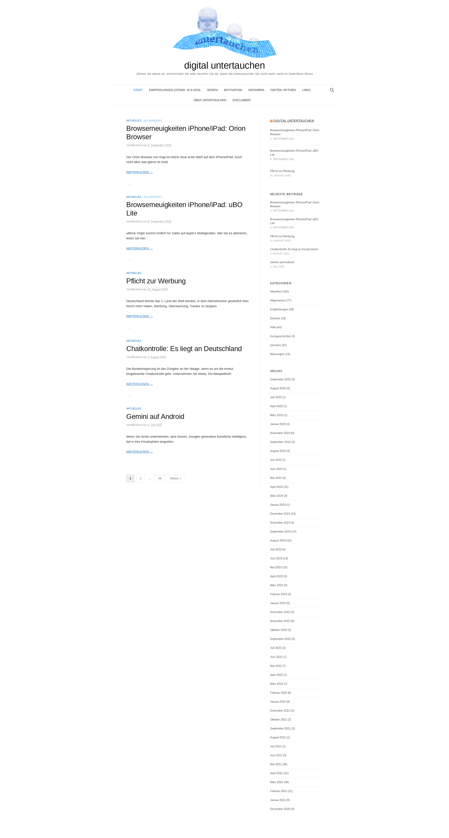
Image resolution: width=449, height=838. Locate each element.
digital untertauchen (224, 65)
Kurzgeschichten (280, 336)
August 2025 (278, 388)
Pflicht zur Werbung (156, 281)
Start (138, 90)
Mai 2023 (276, 567)
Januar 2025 (278, 424)
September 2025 (280, 379)
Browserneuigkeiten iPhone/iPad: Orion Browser (294, 132)
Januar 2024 (278, 504)
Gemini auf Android (155, 416)
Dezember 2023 (280, 513)
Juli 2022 (276, 647)
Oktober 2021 (278, 719)
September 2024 (280, 441)
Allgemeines (153, 120)
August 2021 (278, 737)
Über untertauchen (209, 100)
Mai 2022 (276, 665)
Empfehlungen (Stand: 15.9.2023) (174, 90)
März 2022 (276, 683)
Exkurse (275, 318)
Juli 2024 (276, 459)
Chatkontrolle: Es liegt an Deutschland (184, 348)
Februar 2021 (278, 791)
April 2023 (276, 576)
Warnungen (277, 354)
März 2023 (276, 585)
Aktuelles (133, 120)
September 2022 (280, 638)
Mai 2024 (276, 477)
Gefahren (256, 90)
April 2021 (276, 773)
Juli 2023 (276, 549)
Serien (212, 90)
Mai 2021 (276, 764)
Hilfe (273, 327)
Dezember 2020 (280, 808)
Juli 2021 (276, 746)
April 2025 (276, 406)
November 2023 (280, 522)
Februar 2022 (278, 692)
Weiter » (175, 478)
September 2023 (280, 531)
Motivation (233, 90)
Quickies (275, 345)
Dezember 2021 (280, 710)
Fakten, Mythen (283, 90)
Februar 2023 (278, 594)
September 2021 (280, 728)
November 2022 (280, 621)
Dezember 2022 (280, 612)
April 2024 (276, 486)
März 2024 (276, 495)
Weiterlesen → (139, 172)
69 (160, 478)
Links (306, 90)
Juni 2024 (276, 468)
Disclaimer (241, 100)
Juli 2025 (276, 397)
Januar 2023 (278, 603)
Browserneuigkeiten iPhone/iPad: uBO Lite (294, 152)
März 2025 (276, 415)
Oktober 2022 (278, 629)
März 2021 (276, 782)
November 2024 (280, 433)
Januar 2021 (278, 800)
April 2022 (276, 674)
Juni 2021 (276, 755)
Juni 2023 (276, 558)
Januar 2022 (278, 701)
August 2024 (278, 450)
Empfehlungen (279, 309)
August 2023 (278, 540)
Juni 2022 (276, 656)
